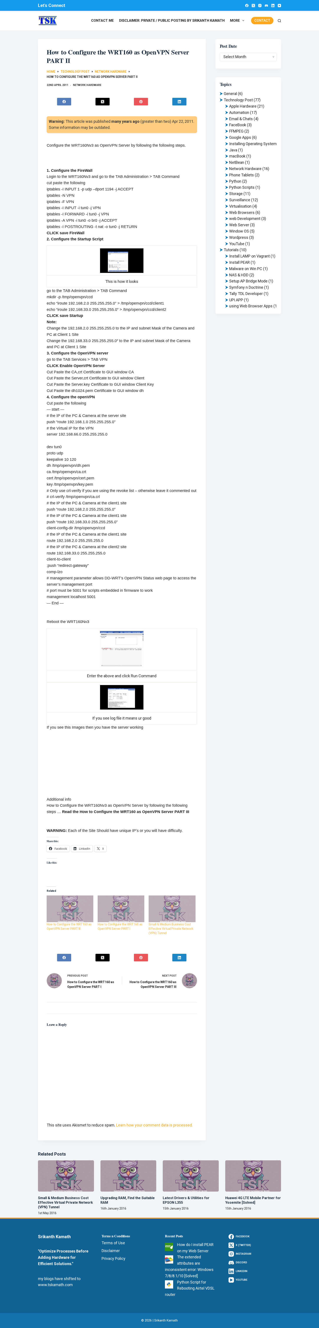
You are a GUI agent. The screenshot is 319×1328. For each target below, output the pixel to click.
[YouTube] (279, 5)
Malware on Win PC (245, 268)
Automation (239, 112)
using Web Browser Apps (251, 306)
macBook (237, 156)
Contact (262, 20)
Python (235, 181)
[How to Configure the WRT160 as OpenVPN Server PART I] (121, 908)
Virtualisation (240, 206)
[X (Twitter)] (253, 5)
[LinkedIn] (273, 5)
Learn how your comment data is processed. (154, 1125)
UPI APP (236, 300)
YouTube (236, 243)
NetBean (236, 162)
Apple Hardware (243, 106)
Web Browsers (242, 212)
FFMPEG (236, 131)
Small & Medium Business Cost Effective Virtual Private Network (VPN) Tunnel (171, 929)
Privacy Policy (113, 1258)
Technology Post (238, 100)
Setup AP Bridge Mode (248, 281)
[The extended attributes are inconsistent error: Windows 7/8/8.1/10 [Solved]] (169, 1259)
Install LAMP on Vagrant (249, 256)
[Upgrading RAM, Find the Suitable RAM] (128, 1176)
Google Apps (240, 137)
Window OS (239, 231)
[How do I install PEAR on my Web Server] (169, 1247)
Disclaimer (111, 1250)
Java (233, 150)
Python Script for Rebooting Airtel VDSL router (189, 1288)
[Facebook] (246, 5)
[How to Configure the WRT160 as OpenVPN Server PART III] (70, 908)
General (230, 93)
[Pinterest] (141, 101)
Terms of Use (113, 1243)
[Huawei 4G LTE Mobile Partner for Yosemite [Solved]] (253, 1176)
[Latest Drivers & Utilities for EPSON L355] (191, 1176)
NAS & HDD (238, 275)
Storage (236, 193)
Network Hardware (87, 85)
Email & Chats (241, 118)
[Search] (279, 20)
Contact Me (102, 20)
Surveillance (239, 200)
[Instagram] (259, 5)
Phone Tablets (241, 175)
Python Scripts (242, 187)
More (235, 20)
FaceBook (237, 125)
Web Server (239, 225)
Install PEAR (239, 262)
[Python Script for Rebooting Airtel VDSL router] (169, 1284)
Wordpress (238, 237)
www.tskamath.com (55, 1284)
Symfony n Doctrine (246, 287)
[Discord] (266, 5)
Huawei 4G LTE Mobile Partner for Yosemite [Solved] (253, 1200)
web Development (244, 218)
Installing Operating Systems (254, 143)
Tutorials (231, 250)
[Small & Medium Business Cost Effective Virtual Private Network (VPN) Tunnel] (66, 1176)
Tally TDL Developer (246, 293)
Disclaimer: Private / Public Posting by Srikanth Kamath (172, 20)
